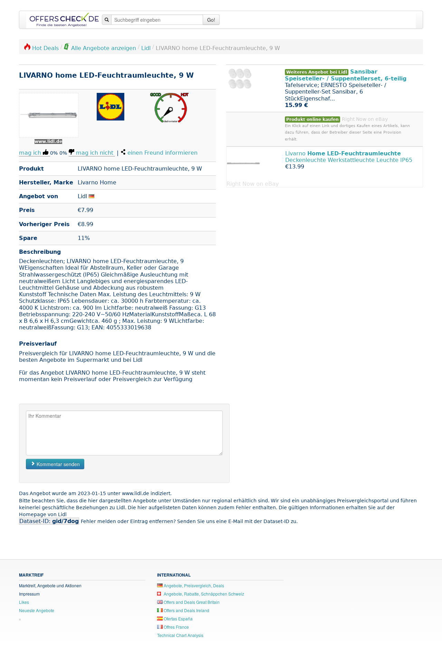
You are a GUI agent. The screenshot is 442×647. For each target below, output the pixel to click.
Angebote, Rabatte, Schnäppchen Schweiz (203, 594)
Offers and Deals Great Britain (191, 602)
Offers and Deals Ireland (186, 610)
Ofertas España (178, 618)
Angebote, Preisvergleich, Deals (193, 585)
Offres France (176, 627)
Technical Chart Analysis (180, 635)
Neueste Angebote (36, 610)
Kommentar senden (57, 464)
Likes (24, 602)
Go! (211, 19)
